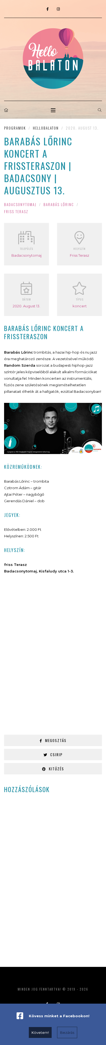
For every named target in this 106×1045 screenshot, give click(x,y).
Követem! (40, 1032)
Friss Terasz (16, 211)
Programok (15, 128)
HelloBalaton (46, 128)
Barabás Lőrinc (58, 204)
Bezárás (67, 1032)
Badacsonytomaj (20, 204)
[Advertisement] (53, 657)
